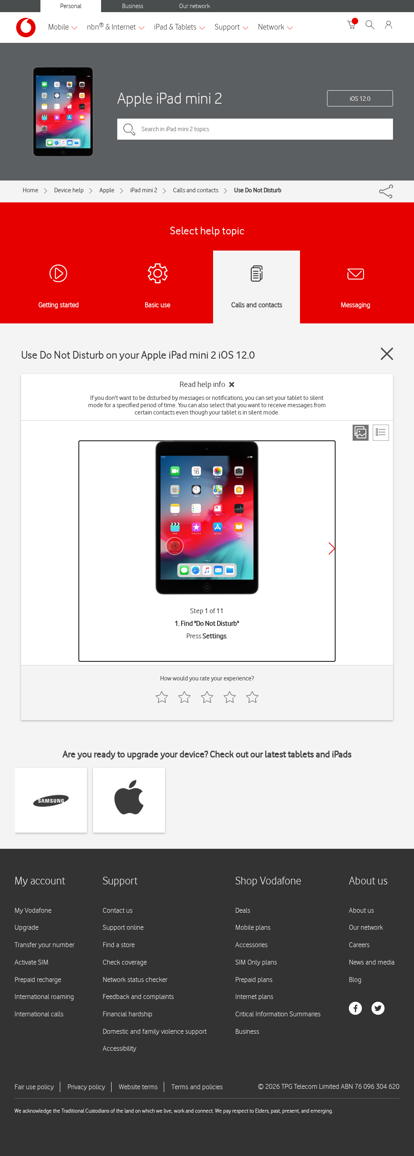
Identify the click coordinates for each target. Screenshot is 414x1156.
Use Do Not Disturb (257, 190)
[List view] (381, 433)
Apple (106, 190)
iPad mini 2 (143, 190)
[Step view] (361, 433)
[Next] (332, 548)
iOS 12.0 (360, 98)
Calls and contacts (195, 190)
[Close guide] (387, 354)
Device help (69, 190)
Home (30, 190)
